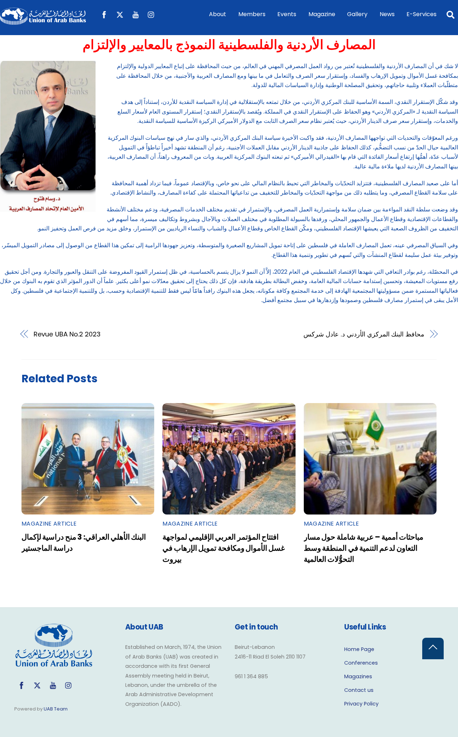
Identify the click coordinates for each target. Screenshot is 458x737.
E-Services (421, 14)
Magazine (321, 14)
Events (286, 14)
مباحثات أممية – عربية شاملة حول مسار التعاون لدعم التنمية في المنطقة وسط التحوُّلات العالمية (363, 548)
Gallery (357, 14)
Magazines (358, 676)
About (217, 14)
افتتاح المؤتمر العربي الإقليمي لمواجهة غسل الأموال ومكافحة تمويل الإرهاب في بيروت (223, 548)
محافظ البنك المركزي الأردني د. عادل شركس (363, 334)
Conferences (361, 662)
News (387, 14)
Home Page (359, 649)
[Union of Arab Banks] (43, 21)
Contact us (359, 690)
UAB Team (56, 708)
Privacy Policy (361, 703)
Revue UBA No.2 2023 (67, 334)
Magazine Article (49, 524)
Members (251, 14)
